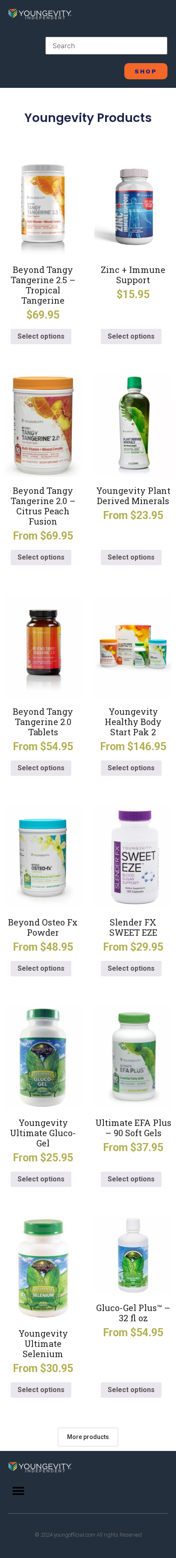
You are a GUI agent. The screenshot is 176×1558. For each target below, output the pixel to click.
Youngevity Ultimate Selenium (43, 1343)
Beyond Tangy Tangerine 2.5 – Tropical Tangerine (43, 285)
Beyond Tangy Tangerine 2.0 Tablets (43, 721)
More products (88, 1436)
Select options (41, 336)
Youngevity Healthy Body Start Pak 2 (133, 721)
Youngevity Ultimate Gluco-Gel (43, 1133)
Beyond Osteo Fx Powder (43, 927)
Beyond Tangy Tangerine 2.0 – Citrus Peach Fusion (43, 506)
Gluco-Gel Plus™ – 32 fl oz (133, 1312)
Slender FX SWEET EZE (133, 927)
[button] (18, 1490)
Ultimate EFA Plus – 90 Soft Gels (133, 1127)
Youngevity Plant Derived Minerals (133, 495)
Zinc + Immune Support (133, 274)
